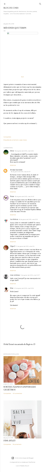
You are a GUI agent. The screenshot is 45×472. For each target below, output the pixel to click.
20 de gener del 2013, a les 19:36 (24, 288)
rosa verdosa (15, 275)
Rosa (12, 196)
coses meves (23, 140)
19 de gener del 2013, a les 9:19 (25, 246)
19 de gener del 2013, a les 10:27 (30, 275)
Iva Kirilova (14, 219)
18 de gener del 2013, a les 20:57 (24, 196)
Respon (13, 165)
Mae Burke (31, 462)
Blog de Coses (10, 8)
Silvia (12, 151)
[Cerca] (40, 3)
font (22, 77)
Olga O (12, 246)
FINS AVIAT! (9, 440)
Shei (11, 288)
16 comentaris (17, 444)
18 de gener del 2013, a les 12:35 (24, 151)
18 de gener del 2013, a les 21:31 (28, 219)
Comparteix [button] (7, 137)
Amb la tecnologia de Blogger (24, 458)
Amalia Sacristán (16, 170)
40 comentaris (17, 393)
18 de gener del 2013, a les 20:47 (20, 171)
